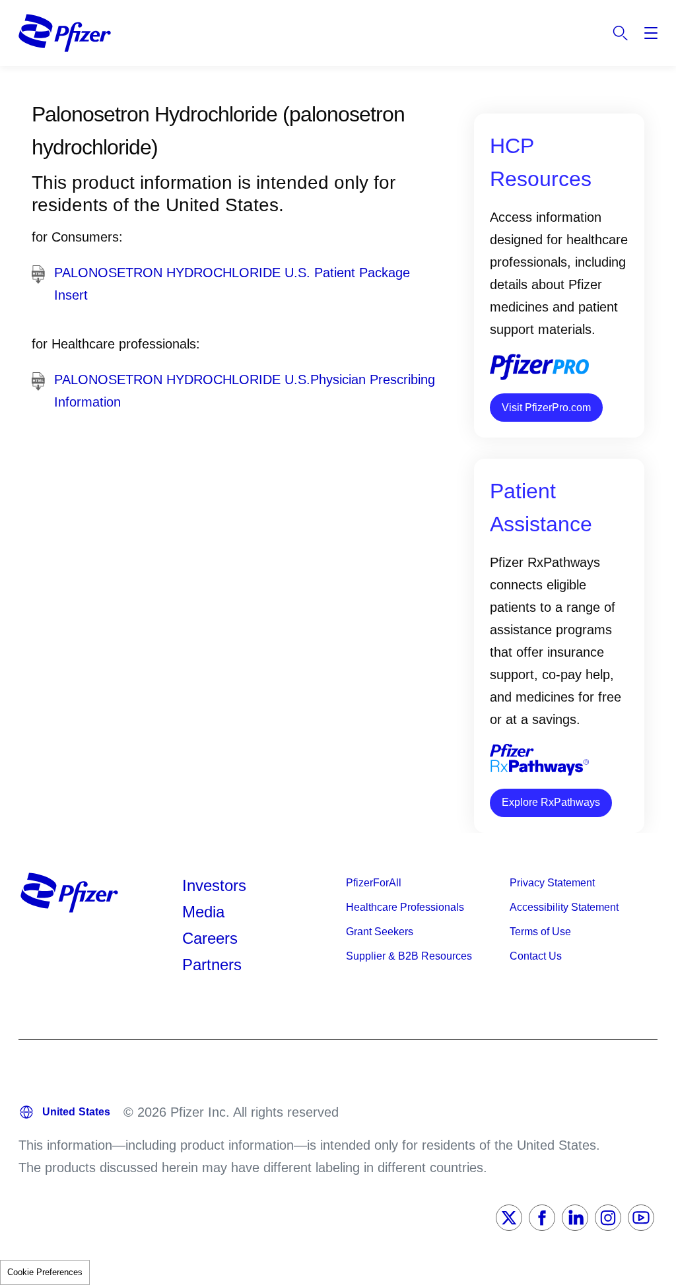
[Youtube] (641, 1217)
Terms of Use (540, 931)
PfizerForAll (373, 882)
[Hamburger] (651, 33)
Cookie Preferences (45, 1272)
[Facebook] (542, 1217)
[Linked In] (575, 1217)
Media (203, 912)
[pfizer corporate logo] (64, 33)
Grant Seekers (379, 931)
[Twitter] (509, 1217)
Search (620, 33)
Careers (210, 938)
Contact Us (536, 956)
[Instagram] (608, 1217)
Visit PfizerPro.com (546, 407)
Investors (214, 885)
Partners (212, 964)
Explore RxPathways (551, 802)
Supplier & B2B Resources (409, 956)
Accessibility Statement (564, 907)
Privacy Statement (552, 882)
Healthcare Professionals (405, 907)
